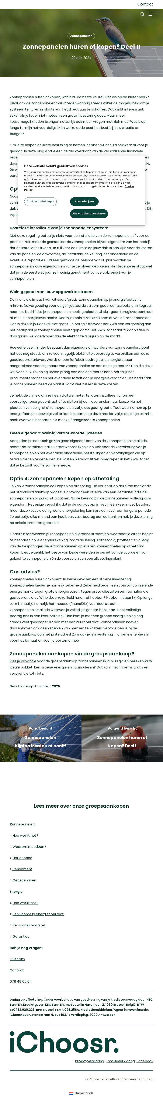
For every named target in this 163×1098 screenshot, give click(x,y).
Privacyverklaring (63, 774)
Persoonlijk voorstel (29, 925)
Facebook (144, 1061)
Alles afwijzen (84, 201)
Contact (17, 970)
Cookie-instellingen (40, 201)
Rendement (22, 869)
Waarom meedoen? (29, 846)
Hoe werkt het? (25, 835)
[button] (151, 14)
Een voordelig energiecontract (38, 914)
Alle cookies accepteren (89, 213)
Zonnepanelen (81, 36)
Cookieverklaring (22, 774)
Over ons (17, 959)
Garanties (21, 936)
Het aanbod (22, 857)
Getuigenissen (24, 880)
